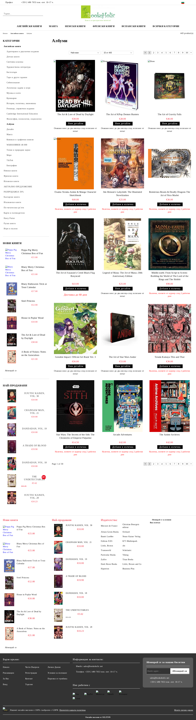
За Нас (6, 679)
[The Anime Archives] (169, 406)
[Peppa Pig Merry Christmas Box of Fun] (11, 255)
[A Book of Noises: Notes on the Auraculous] (12, 356)
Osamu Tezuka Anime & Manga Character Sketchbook (75, 193)
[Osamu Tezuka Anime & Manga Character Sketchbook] (75, 163)
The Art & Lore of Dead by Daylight (33, 336)
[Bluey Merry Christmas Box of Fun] (11, 271)
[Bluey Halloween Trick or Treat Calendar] (11, 288)
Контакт (29, 679)
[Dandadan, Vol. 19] (11, 429)
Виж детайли (75, 123)
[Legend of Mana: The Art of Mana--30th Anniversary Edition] (122, 244)
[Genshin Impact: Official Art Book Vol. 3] (75, 328)
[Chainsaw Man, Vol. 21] (11, 412)
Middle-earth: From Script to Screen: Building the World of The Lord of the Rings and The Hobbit (169, 276)
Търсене (29, 684)
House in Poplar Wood (32, 318)
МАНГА (53, 26)
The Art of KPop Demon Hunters (122, 114)
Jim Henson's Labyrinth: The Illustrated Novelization (122, 193)
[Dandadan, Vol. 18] (11, 463)
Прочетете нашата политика (72, 710)
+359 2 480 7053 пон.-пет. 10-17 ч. (37, 2)
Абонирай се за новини (161, 520)
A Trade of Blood (34, 445)
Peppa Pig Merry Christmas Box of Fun (32, 252)
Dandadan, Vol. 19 (34, 428)
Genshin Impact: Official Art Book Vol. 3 (75, 357)
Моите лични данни (183, 710)
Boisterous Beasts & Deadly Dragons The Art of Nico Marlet (169, 193)
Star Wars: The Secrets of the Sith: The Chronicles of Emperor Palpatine (75, 436)
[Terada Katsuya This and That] (169, 328)
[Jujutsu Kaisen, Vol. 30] (11, 395)
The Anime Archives (169, 434)
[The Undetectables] (12, 480)
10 (187, 53)
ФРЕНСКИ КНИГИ (104, 26)
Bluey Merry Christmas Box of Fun (32, 269)
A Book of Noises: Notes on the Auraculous (33, 353)
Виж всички (155, 523)
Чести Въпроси (32, 667)
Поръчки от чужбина (57, 679)
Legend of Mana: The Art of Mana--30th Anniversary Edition (122, 274)
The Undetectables (34, 478)
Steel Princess (28, 301)
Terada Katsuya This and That (169, 357)
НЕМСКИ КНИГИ (75, 26)
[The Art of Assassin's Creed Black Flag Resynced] (75, 244)
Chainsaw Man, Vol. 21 (34, 411)
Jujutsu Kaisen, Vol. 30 (34, 394)
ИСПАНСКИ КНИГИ (133, 26)
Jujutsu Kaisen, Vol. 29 (34, 496)
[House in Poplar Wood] (12, 322)
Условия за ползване (57, 673)
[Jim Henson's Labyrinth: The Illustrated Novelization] (122, 163)
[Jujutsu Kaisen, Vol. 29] (11, 497)
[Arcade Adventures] (122, 406)
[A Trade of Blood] (12, 446)
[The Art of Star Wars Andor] (122, 328)
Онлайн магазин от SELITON (98, 717)
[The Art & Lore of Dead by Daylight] (12, 339)
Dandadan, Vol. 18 (34, 462)
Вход (5, 684)
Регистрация (31, 673)
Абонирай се (11, 371)
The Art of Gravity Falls (169, 114)
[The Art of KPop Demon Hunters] (122, 86)
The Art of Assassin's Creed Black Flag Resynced (75, 274)
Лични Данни (54, 667)
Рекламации (8, 673)
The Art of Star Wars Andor (122, 357)
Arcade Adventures (122, 434)
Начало (6, 667)
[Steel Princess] (12, 305)
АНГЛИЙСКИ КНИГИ (29, 26)
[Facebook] (191, 2)
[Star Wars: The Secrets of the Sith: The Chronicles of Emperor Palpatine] (75, 406)
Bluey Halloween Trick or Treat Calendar (34, 285)
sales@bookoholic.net (93, 666)
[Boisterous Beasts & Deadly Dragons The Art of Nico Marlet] (169, 163)
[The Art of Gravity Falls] (169, 86)
